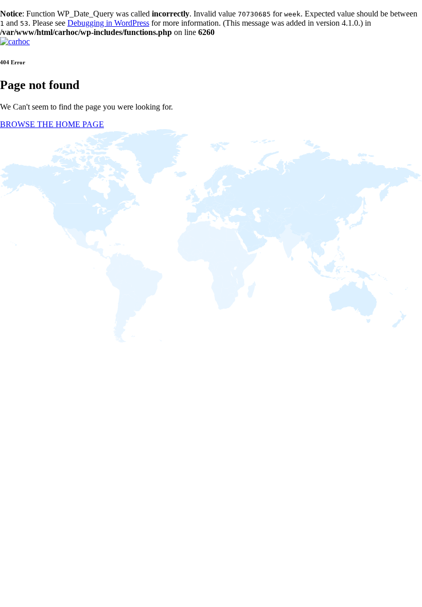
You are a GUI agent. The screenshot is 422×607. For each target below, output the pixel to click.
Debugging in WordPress (108, 23)
